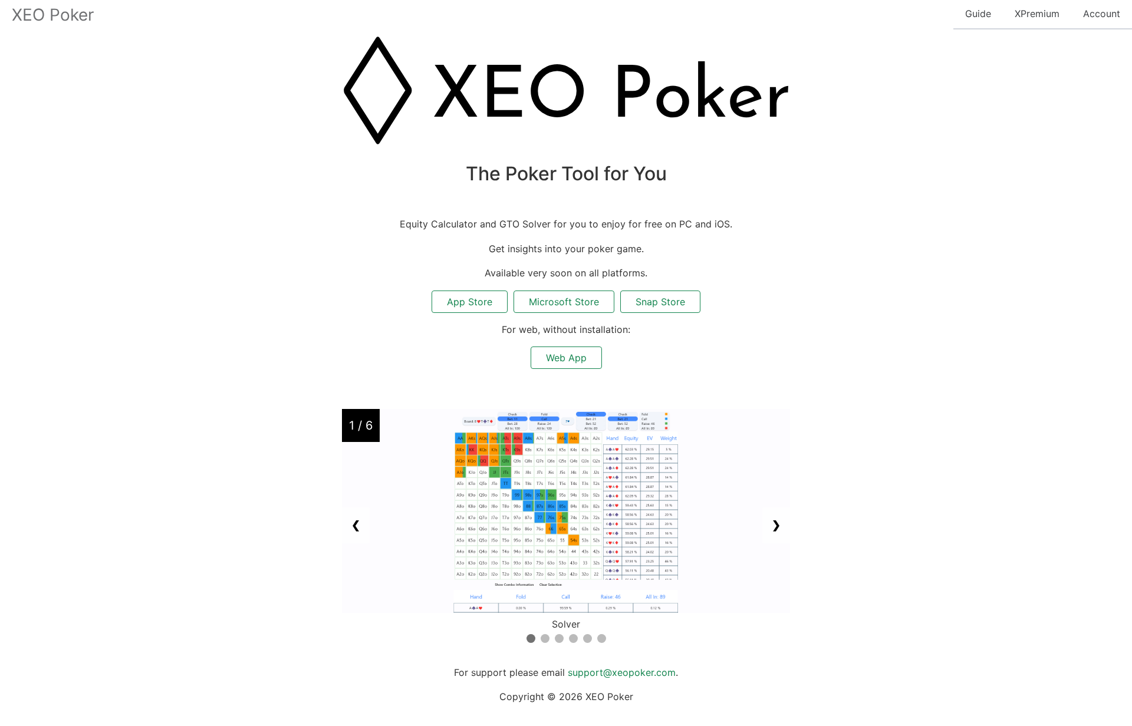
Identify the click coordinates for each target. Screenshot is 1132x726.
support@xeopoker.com (622, 672)
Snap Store (660, 302)
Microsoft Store (564, 302)
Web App (566, 358)
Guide (978, 13)
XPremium (1037, 13)
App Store (469, 302)
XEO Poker (53, 15)
